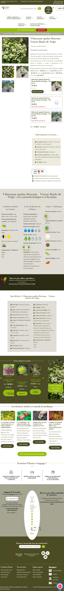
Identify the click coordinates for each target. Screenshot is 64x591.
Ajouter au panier (35, 391)
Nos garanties (21, 570)
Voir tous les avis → (32, 533)
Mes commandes (38, 572)
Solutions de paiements (24, 572)
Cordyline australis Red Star (8, 380)
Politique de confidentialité (15, 587)
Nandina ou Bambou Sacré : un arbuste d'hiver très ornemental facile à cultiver (55, 425)
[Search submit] (39, 8)
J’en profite (42, 30)
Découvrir (22, 393)
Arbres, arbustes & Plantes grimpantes (20, 33)
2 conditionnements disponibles (11, 393)
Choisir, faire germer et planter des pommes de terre (40, 424)
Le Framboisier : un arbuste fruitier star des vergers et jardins (24, 424)
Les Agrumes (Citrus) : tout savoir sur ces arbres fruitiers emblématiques (8, 424)
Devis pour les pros (22, 574)
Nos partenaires (21, 577)
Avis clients (4, 577)
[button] (1, 378)
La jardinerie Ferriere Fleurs (7, 1)
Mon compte (36, 570)
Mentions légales (4, 587)
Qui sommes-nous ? (7, 570)
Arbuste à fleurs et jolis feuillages (42, 33)
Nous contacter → (12, 512)
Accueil (5, 33)
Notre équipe (5, 574)
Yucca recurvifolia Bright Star (22, 382)
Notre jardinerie (5, 572)
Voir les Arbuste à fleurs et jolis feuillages (56, 388)
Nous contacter (37, 577)
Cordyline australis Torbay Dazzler (35, 380)
